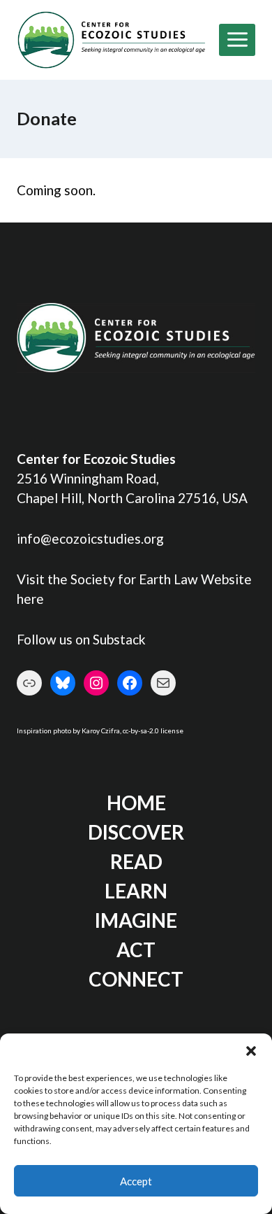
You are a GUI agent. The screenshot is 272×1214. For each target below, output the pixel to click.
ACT (136, 949)
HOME (136, 802)
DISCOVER (136, 832)
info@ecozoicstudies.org (90, 538)
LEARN (136, 891)
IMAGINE (136, 920)
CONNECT (136, 979)
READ (136, 861)
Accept (136, 1181)
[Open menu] (237, 40)
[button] (251, 1051)
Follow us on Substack (81, 639)
